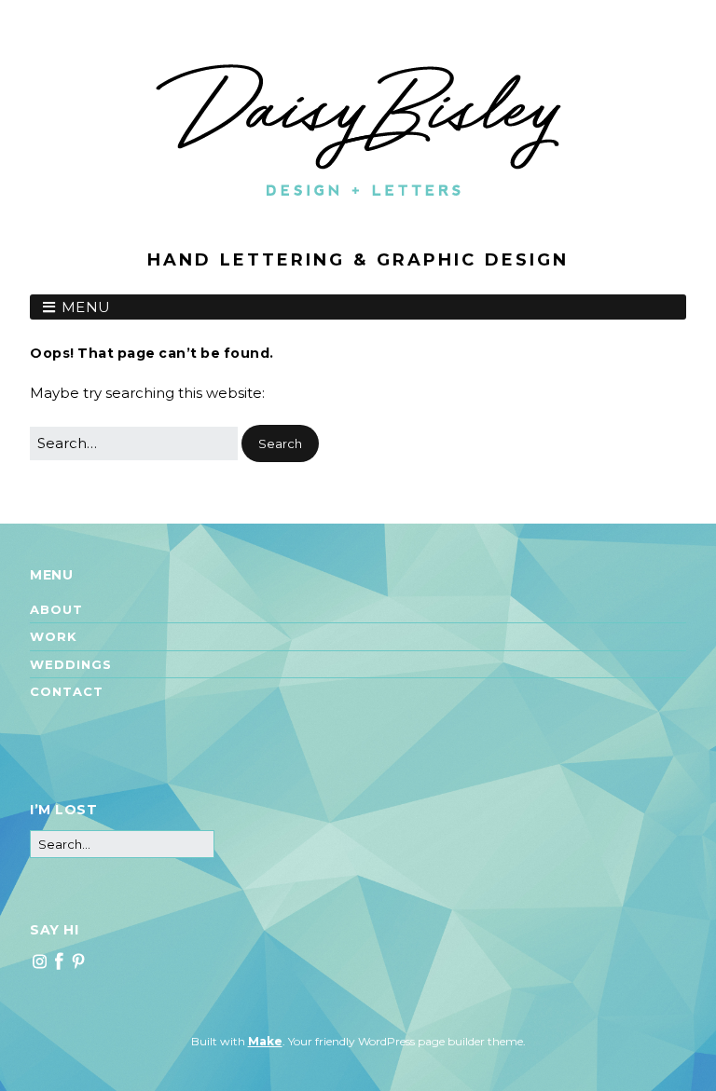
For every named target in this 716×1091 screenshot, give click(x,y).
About (56, 609)
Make (265, 1041)
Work (53, 636)
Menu (86, 307)
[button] (280, 444)
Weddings (71, 664)
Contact (66, 691)
